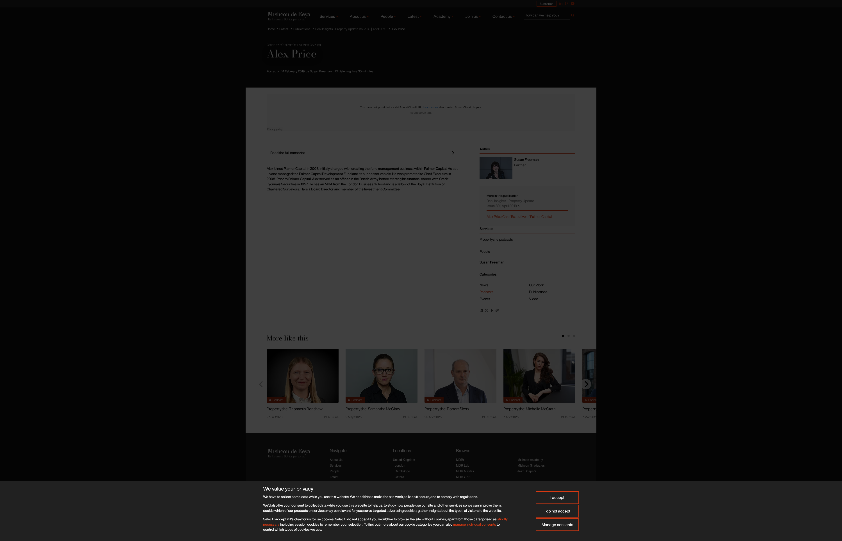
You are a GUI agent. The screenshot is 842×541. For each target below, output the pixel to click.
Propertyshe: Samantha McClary (373, 409)
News (484, 285)
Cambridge (402, 471)
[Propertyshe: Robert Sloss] (460, 376)
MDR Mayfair (465, 471)
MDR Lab (462, 465)
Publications (301, 29)
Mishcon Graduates (531, 465)
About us (358, 16)
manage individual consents (474, 524)
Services (327, 16)
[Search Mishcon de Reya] (549, 16)
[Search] (572, 16)
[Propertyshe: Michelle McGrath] (539, 376)
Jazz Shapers (526, 471)
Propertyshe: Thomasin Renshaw (295, 409)
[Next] (586, 384)
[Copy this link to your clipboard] (497, 310)
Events (485, 298)
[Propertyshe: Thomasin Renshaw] (303, 376)
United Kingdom (404, 459)
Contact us (502, 16)
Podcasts (486, 291)
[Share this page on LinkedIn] (481, 310)
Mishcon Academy (530, 459)
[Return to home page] (288, 16)
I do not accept (557, 511)
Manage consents (557, 524)
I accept (557, 497)
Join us (471, 16)
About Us (336, 459)
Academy (442, 16)
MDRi (460, 459)
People (387, 16)
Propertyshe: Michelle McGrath (529, 409)
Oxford (399, 477)
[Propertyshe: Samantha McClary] (381, 376)
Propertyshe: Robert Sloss (447, 409)
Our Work (536, 285)
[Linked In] (561, 3)
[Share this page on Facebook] (492, 310)
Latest (413, 16)
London (400, 465)
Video (533, 298)
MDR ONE (463, 477)
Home (271, 29)
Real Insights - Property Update (510, 203)
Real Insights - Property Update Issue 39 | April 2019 (350, 29)
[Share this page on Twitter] (486, 310)
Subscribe (546, 3)
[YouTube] (572, 3)
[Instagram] (566, 3)
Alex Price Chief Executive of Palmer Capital (519, 216)
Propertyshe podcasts (496, 239)
